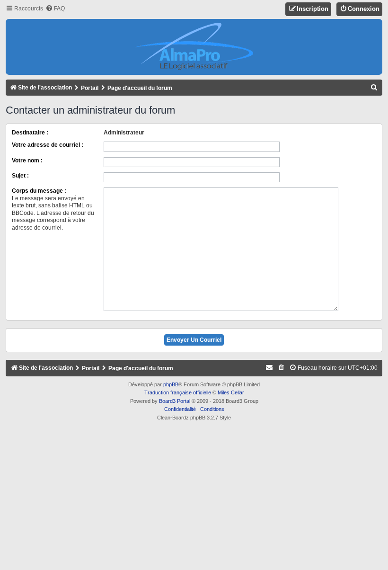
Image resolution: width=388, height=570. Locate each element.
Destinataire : (30, 132)
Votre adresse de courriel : (47, 145)
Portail (89, 88)
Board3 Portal (174, 401)
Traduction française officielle (177, 392)
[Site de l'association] (194, 47)
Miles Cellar (231, 392)
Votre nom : (27, 160)
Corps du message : (39, 190)
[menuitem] (55, 8)
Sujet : (20, 175)
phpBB (170, 384)
